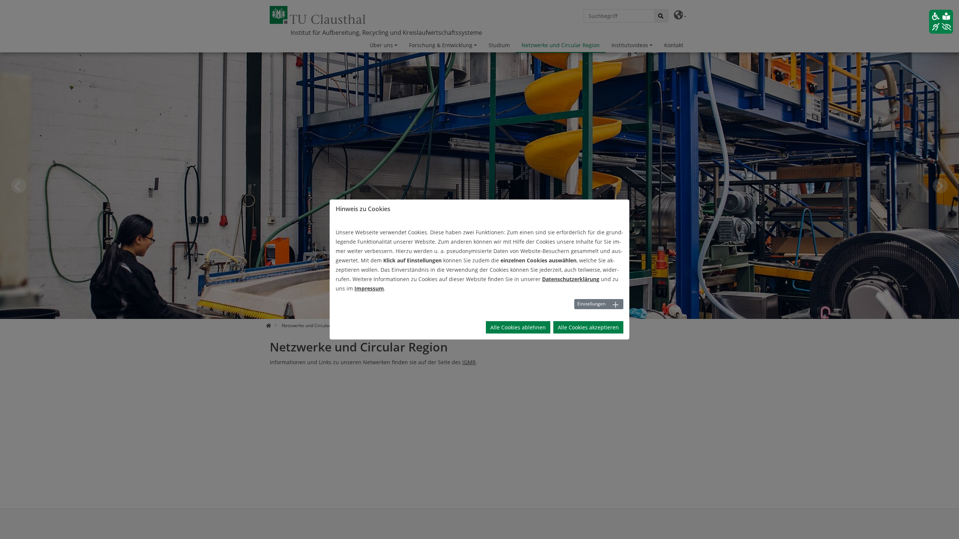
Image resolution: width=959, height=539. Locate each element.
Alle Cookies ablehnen (518, 327)
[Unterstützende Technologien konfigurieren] (941, 22)
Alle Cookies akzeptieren (588, 327)
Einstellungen (591, 304)
